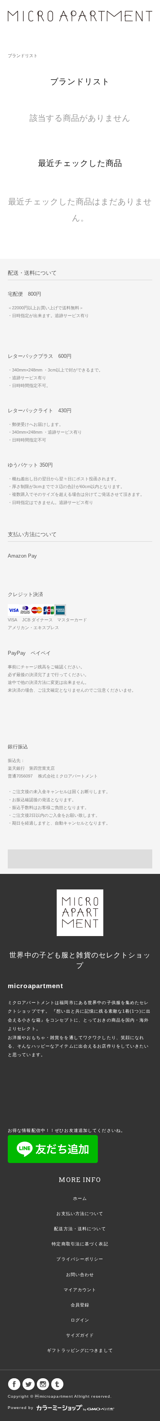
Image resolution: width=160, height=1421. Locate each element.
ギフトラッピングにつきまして (80, 1350)
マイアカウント (80, 1289)
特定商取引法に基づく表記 (80, 1243)
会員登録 (80, 1304)
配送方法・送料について (80, 1228)
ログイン (80, 1320)
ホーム (80, 1198)
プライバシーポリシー (79, 1259)
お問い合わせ (80, 1274)
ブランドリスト (23, 55)
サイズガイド (80, 1335)
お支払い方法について (79, 1213)
